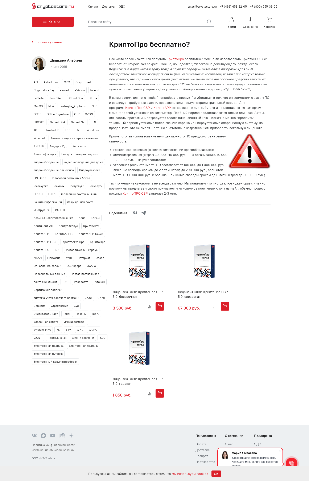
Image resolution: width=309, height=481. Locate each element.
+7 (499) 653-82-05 (233, 6)
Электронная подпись (48, 346)
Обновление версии (47, 266)
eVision (80, 90)
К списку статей (50, 42)
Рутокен (99, 282)
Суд (76, 306)
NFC (94, 106)
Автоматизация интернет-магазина (74, 138)
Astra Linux (51, 82)
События (39, 306)
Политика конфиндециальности (53, 445)
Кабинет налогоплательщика (53, 218)
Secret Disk (58, 122)
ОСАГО (91, 266)
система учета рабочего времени (56, 298)
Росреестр (81, 282)
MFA (51, 106)
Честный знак (57, 338)
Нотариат (84, 258)
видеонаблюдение (46, 162)
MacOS (38, 106)
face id (94, 90)
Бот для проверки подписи (79, 154)
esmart (64, 90)
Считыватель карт (46, 314)
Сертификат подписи (48, 290)
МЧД (69, 258)
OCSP (37, 114)
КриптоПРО (41, 250)
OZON (89, 114)
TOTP (37, 130)
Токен (67, 314)
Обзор (100, 258)
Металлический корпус (82, 250)
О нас (229, 444)
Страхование (59, 306)
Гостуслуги (77, 186)
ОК (216, 474)
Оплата (93, 6)
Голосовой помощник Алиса (71, 178)
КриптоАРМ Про (73, 242)
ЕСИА (51, 194)
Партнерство (205, 462)
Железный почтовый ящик (79, 194)
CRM (67, 82)
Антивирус (80, 146)
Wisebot (39, 138)
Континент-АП (43, 226)
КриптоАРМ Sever (91, 234)
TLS (93, 122)
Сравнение (250, 27)
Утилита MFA (42, 330)
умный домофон (75, 322)
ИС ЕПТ (60, 210)
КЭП (58, 250)
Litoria (92, 98)
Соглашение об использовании (53, 450)
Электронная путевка (48, 354)
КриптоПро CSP (137, 107)
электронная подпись (83, 346)
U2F (78, 130)
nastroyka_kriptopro (72, 106)
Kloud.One (76, 98)
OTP (76, 114)
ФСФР (38, 338)
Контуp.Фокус (68, 226)
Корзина (269, 27)
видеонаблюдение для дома (83, 162)
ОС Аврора (74, 266)
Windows (93, 130)
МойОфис (53, 258)
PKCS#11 (39, 122)
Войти (232, 27)
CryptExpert (83, 82)
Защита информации (48, 202)
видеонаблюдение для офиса (54, 170)
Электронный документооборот (55, 362)
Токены (81, 314)
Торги (95, 314)
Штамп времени (83, 338)
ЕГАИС (38, 194)
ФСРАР (93, 330)
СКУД (101, 298)
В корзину (160, 306)
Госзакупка (41, 186)
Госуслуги (96, 186)
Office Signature (58, 114)
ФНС (80, 330)
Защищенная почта (80, 202)
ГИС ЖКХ (40, 178)
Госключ (59, 186)
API (36, 82)
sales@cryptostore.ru (202, 6)
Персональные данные (49, 274)
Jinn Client (56, 98)
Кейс (82, 218)
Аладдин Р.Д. (58, 146)
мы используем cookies (190, 474)
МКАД (38, 258)
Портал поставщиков (85, 274)
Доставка (108, 6)
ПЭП (65, 282)
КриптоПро (97, 242)
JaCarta (39, 98)
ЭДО (122, 6)
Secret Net (78, 122)
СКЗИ (88, 298)
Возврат (201, 456)
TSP (67, 130)
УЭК (68, 330)
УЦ (58, 330)
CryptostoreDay (44, 90)
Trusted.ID (52, 130)
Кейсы (95, 218)
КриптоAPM (91, 226)
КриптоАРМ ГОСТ (45, 242)
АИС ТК (39, 146)
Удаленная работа (46, 322)
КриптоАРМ (41, 234)
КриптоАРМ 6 (64, 234)
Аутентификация (45, 154)
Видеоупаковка (89, 170)
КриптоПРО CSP (135, 193)
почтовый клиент (45, 282)
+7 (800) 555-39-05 (263, 6)
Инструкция (42, 210)
